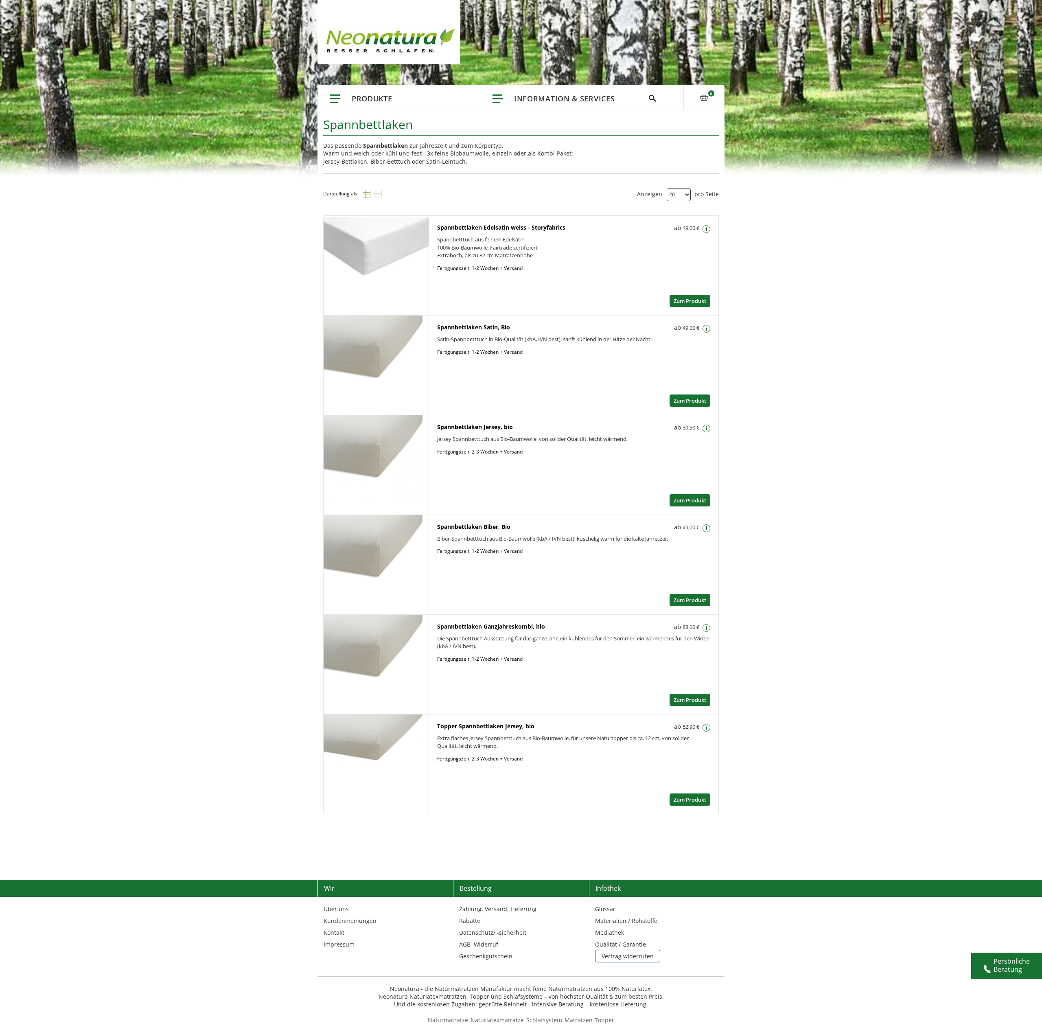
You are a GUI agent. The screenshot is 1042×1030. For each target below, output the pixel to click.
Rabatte (469, 921)
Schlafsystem (544, 1020)
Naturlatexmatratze (497, 1020)
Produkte (372, 98)
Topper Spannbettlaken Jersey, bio (485, 726)
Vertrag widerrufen (628, 956)
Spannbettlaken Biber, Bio (473, 526)
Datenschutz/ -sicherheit (492, 932)
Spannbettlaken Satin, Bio (473, 327)
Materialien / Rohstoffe (626, 921)
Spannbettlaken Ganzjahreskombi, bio (491, 626)
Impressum (339, 944)
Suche (663, 98)
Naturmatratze (448, 1020)
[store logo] (393, 40)
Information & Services (564, 98)
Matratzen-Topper (589, 1020)
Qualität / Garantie (620, 944)
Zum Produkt (690, 301)
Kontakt (334, 932)
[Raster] (378, 193)
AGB (465, 944)
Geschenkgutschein (485, 956)
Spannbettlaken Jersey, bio (475, 427)
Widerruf (486, 944)
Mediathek (609, 932)
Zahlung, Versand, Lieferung (497, 909)
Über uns (336, 909)
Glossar (605, 909)
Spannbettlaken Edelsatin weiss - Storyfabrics (501, 227)
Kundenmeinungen (350, 921)
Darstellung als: (341, 193)
